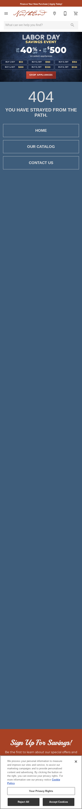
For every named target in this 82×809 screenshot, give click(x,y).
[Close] (76, 761)
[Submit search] (72, 25)
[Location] (54, 13)
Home (41, 130)
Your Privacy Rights (41, 791)
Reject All (23, 801)
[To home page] (30, 13)
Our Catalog (41, 146)
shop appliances (41, 75)
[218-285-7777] (65, 13)
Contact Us (41, 163)
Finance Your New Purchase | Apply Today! (41, 3)
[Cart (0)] (75, 13)
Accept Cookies (58, 801)
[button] (6, 13)
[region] (41, 782)
